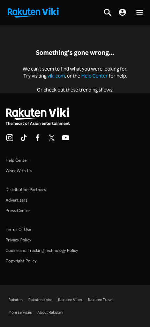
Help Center (94, 76)
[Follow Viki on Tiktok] (24, 139)
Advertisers (17, 200)
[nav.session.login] (122, 12)
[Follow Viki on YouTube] (65, 139)
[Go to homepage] (33, 12)
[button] (139, 13)
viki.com (56, 76)
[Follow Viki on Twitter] (51, 139)
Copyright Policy (21, 260)
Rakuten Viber (70, 299)
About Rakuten (50, 312)
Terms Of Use (18, 229)
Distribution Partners (26, 189)
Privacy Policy (18, 239)
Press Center (18, 210)
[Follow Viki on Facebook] (37, 139)
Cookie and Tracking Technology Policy (42, 250)
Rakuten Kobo (40, 299)
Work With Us (19, 170)
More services (20, 312)
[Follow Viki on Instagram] (10, 139)
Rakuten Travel (100, 299)
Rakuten (15, 299)
